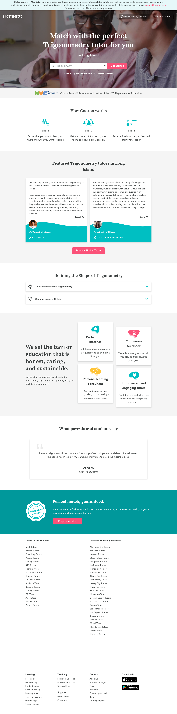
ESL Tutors (30, 594)
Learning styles (32, 693)
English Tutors (32, 550)
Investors (94, 689)
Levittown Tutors (98, 565)
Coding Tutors (32, 561)
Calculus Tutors (33, 579)
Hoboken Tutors (97, 587)
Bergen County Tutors (100, 598)
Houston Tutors (97, 634)
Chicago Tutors (97, 616)
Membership (31, 682)
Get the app (31, 700)
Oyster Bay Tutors (98, 576)
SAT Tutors (31, 565)
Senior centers (32, 704)
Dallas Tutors (96, 630)
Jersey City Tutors (98, 583)
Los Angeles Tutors (99, 612)
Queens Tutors (97, 554)
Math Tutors (31, 547)
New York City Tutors (100, 547)
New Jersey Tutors (98, 579)
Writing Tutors (32, 590)
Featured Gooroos (66, 679)
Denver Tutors (96, 619)
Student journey (33, 686)
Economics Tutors (34, 572)
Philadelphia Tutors (99, 627)
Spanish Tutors (32, 569)
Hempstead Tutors (99, 572)
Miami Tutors (96, 623)
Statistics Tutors (33, 583)
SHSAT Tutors (32, 601)
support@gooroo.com (155, 5)
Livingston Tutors (98, 594)
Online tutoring (32, 689)
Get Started (117, 65)
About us (94, 679)
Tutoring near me (33, 697)
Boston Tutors (96, 605)
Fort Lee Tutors (97, 590)
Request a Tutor (164, 16)
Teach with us (63, 686)
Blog (92, 697)
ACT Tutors (31, 598)
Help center (63, 696)
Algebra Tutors (33, 576)
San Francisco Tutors (99, 609)
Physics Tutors (32, 558)
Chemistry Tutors (34, 554)
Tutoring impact (97, 700)
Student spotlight (98, 682)
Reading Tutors (33, 587)
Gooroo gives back (98, 693)
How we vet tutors (66, 682)
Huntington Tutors (98, 569)
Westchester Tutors (99, 601)
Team (92, 686)
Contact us (62, 700)
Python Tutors (32, 605)
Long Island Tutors (98, 561)
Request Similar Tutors (88, 250)
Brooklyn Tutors (97, 550)
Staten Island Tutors (99, 558)
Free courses (31, 679)
